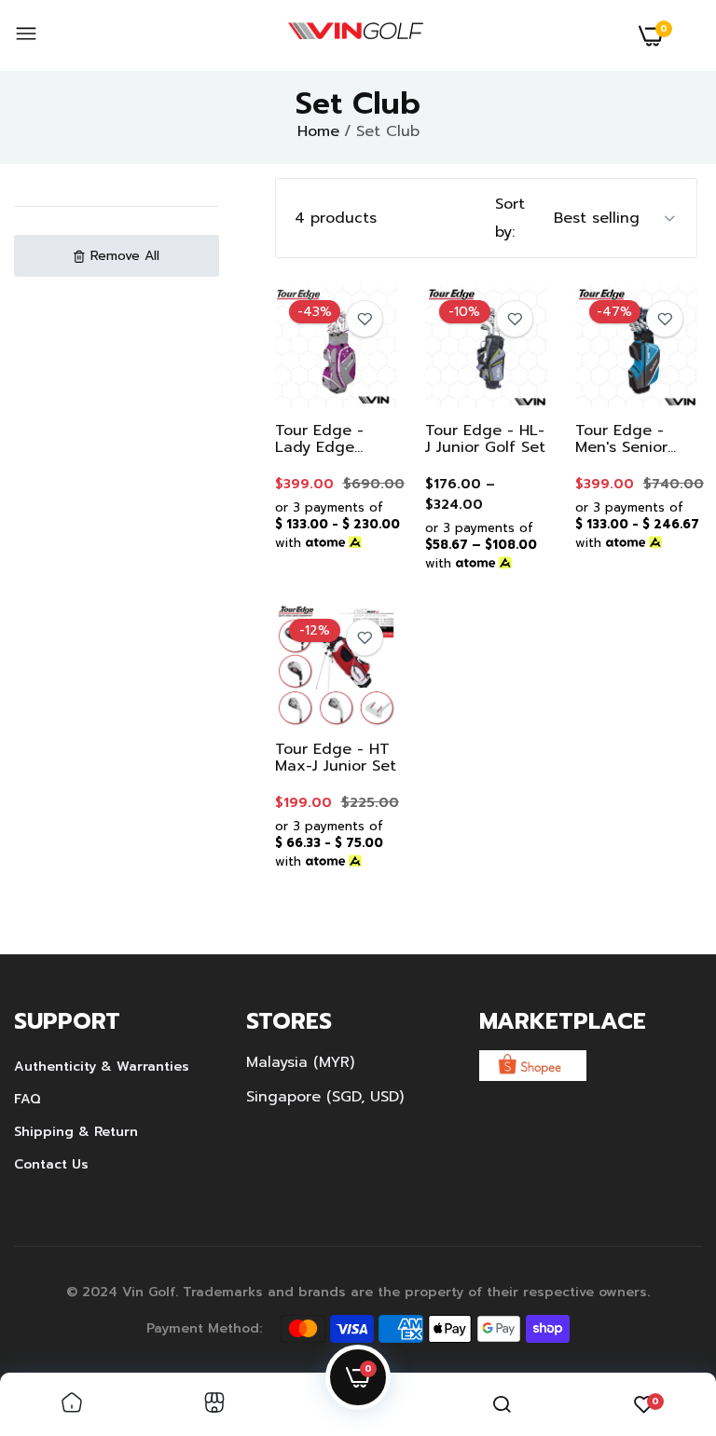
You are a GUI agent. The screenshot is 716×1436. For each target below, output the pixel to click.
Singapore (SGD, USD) (325, 1097)
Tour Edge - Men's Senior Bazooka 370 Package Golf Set (624, 439)
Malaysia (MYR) (300, 1062)
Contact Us (51, 1164)
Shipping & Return (76, 1132)
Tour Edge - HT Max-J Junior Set (335, 757)
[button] (116, 256)
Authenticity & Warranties (101, 1066)
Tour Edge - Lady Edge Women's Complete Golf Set (329, 439)
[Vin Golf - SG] (355, 35)
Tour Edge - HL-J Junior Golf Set (485, 439)
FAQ (27, 1099)
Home (318, 131)
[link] (364, 318)
